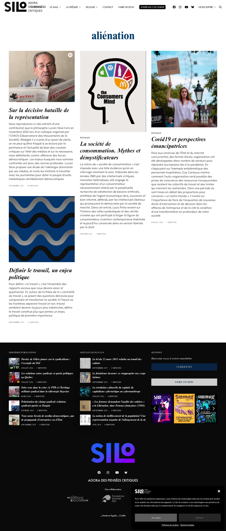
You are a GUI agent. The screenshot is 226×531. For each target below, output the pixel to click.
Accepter (156, 517)
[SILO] (26, 7)
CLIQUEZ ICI (184, 366)
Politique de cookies (170, 525)
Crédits (122, 515)
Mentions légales (187, 525)
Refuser (200, 517)
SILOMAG (85, 137)
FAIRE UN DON (184, 382)
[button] (219, 491)
